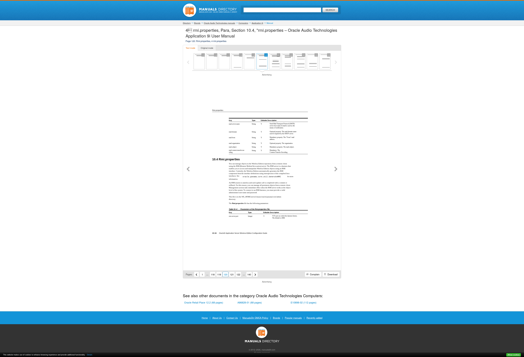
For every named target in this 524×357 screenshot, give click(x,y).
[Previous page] (188, 169)
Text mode (190, 47)
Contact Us (232, 317)
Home (205, 317)
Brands (276, 317)
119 (219, 274)
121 (232, 274)
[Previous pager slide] (188, 62)
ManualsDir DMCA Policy (255, 317)
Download (332, 274)
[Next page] (336, 169)
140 (249, 274)
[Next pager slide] (336, 62)
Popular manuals (293, 317)
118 (213, 274)
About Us (217, 317)
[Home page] (189, 10)
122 (238, 274)
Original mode (207, 47)
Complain (314, 274)
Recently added (314, 317)
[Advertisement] (262, 79)
